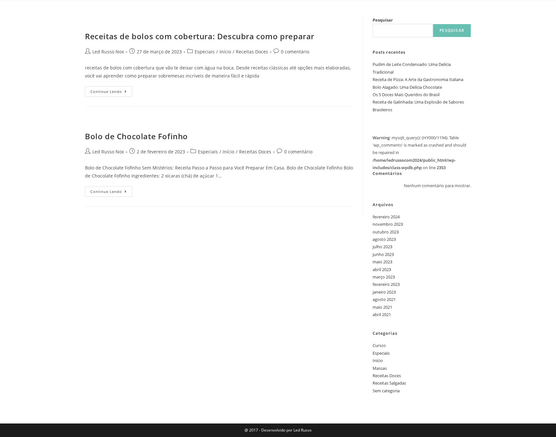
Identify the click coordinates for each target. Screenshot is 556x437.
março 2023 (384, 277)
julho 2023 (382, 247)
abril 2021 (382, 314)
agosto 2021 (384, 299)
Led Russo (301, 430)
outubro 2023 (386, 232)
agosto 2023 (384, 239)
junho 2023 (383, 254)
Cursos (379, 345)
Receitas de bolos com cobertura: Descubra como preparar (199, 36)
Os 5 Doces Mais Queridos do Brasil (406, 94)
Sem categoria (386, 391)
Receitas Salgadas (389, 383)
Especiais (205, 52)
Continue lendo (111, 90)
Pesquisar (383, 20)
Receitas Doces (252, 52)
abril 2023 (382, 269)
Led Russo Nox (108, 52)
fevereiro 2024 (386, 217)
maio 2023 (382, 262)
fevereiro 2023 (386, 284)
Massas (380, 368)
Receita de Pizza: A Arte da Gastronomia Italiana (418, 79)
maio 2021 (382, 307)
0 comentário (295, 52)
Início (225, 52)
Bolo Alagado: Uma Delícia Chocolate (407, 87)
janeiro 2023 (384, 292)
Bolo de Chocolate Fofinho (136, 136)
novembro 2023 (388, 224)
